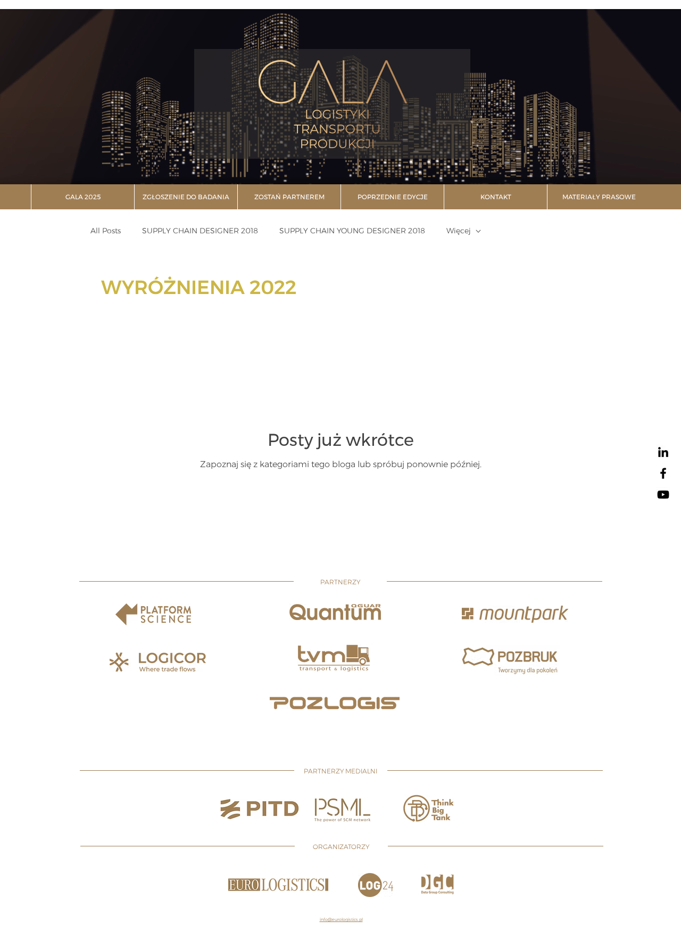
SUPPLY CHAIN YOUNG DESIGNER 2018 (352, 230)
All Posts (105, 230)
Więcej (458, 230)
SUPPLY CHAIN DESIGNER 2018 (200, 230)
